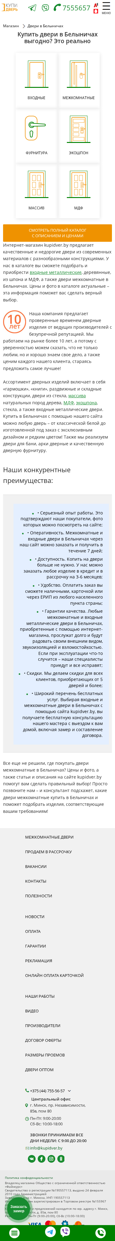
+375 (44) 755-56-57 (48, 1090)
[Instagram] (48, 1159)
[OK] (58, 1159)
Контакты (35, 881)
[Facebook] (39, 1159)
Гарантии (35, 946)
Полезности (38, 896)
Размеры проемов (45, 1055)
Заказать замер (18, 1209)
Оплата (32, 931)
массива (77, 395)
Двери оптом (39, 1069)
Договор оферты (43, 1040)
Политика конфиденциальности (29, 1177)
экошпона (86, 403)
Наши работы (40, 996)
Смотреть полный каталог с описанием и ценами (57, 232)
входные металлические (56, 272)
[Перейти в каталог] (14, 1233)
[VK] (29, 1159)
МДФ (68, 403)
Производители (42, 1025)
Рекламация (38, 960)
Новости (34, 916)
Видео (32, 1011)
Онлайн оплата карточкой (54, 975)
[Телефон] (100, 1233)
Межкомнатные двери (49, 837)
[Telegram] (32, 8)
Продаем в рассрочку (48, 851)
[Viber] (45, 9)
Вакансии (36, 866)
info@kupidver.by (46, 1148)
